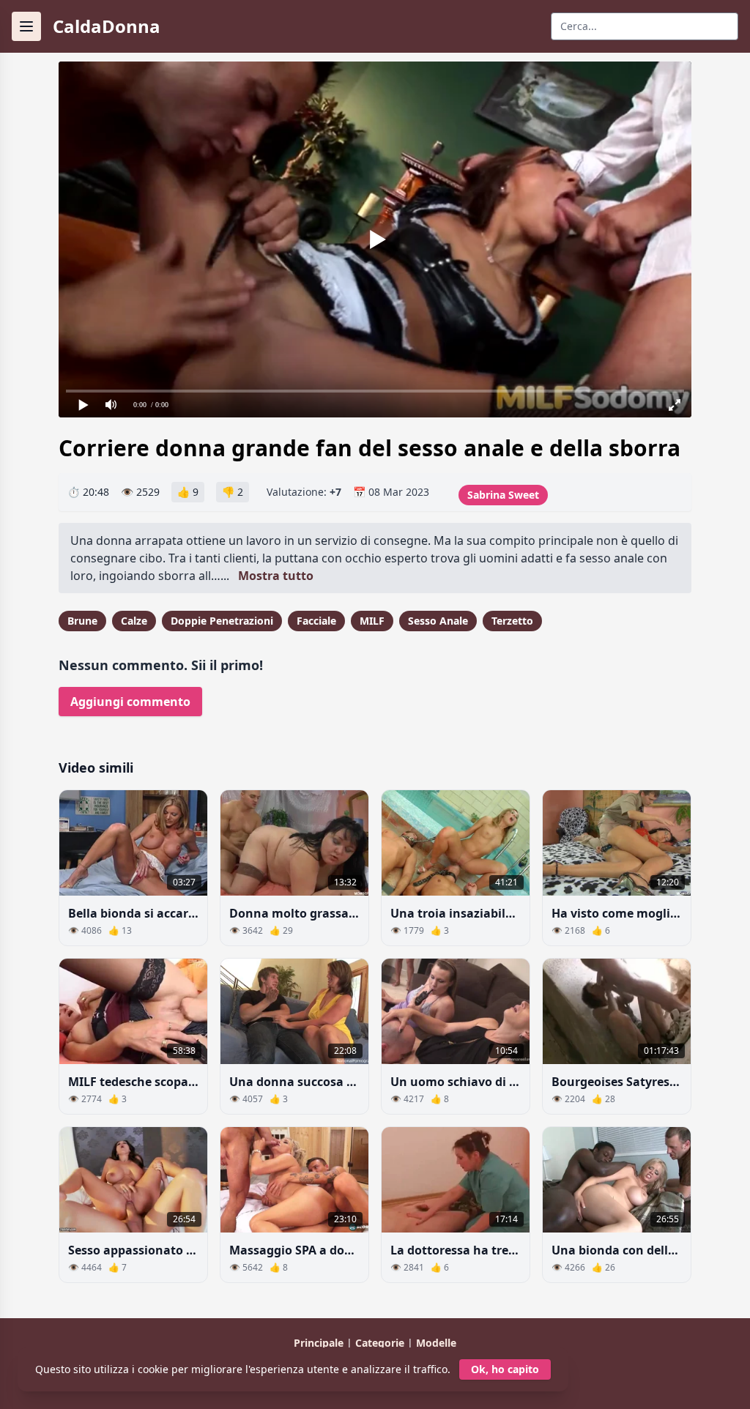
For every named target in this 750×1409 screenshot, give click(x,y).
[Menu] (26, 26)
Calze (134, 621)
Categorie (381, 1343)
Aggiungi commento (130, 702)
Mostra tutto (275, 576)
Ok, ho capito (505, 1369)
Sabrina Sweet (503, 495)
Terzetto (512, 621)
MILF (372, 621)
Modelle (436, 1343)
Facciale (316, 621)
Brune (82, 621)
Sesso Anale (438, 621)
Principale (320, 1343)
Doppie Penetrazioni (222, 621)
